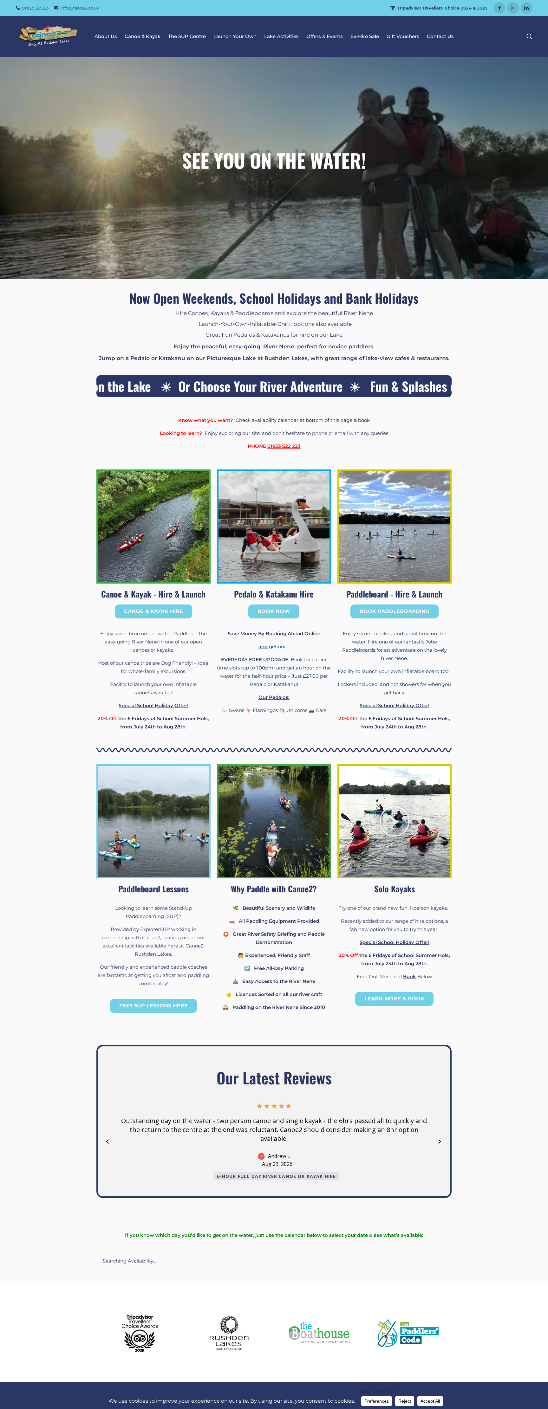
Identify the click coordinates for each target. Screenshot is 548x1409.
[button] (394, 821)
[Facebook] (499, 8)
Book (409, 976)
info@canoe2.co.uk (79, 7)
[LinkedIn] (526, 8)
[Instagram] (513, 8)
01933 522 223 (35, 7)
